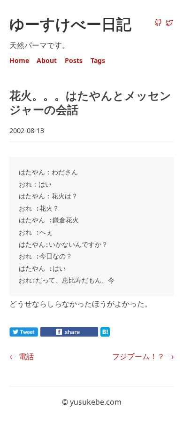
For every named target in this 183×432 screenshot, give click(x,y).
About (47, 60)
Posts (74, 60)
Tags (98, 60)
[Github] (158, 23)
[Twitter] (169, 23)
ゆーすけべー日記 (70, 24)
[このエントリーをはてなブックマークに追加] (120, 334)
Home (19, 60)
